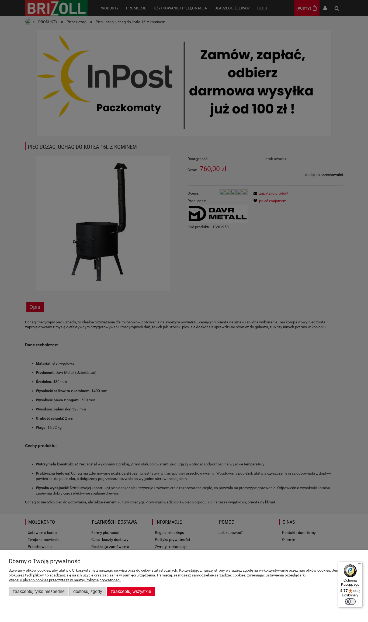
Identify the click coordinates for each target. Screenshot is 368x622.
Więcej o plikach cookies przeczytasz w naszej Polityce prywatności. (65, 580)
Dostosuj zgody (87, 591)
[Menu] (359, 564)
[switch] (350, 601)
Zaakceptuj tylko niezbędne (39, 591)
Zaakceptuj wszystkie (131, 591)
